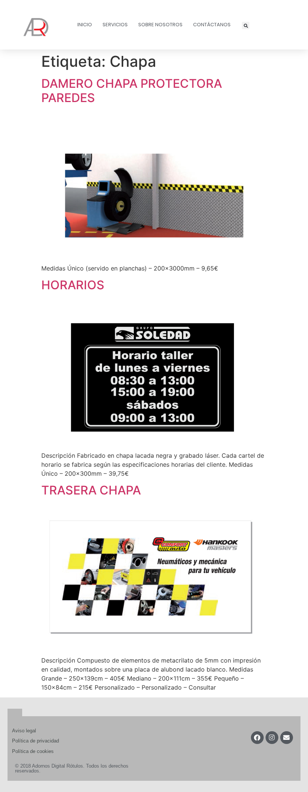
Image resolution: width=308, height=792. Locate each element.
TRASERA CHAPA (91, 490)
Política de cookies (33, 751)
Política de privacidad (35, 741)
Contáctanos (212, 24)
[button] (245, 25)
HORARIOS (72, 285)
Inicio (84, 24)
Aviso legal (24, 730)
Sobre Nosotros (160, 24)
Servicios (115, 24)
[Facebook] (257, 737)
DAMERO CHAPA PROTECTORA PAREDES (131, 90)
